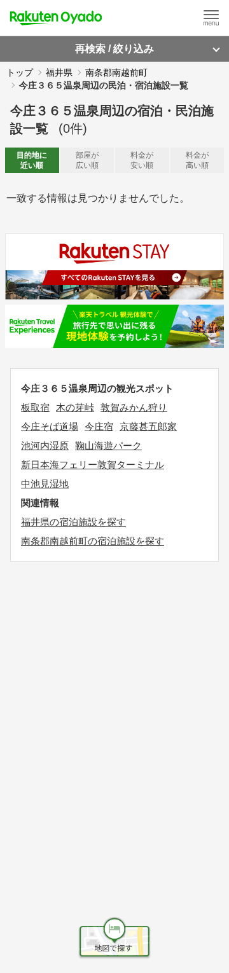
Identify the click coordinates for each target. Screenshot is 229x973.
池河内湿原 (45, 445)
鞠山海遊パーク (108, 445)
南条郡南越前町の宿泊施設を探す (92, 540)
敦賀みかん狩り (134, 407)
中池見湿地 (45, 483)
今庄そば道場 (49, 426)
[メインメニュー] (211, 17)
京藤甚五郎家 (148, 426)
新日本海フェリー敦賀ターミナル (92, 464)
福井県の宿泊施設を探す (73, 521)
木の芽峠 (75, 407)
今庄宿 (99, 426)
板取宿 (35, 407)
